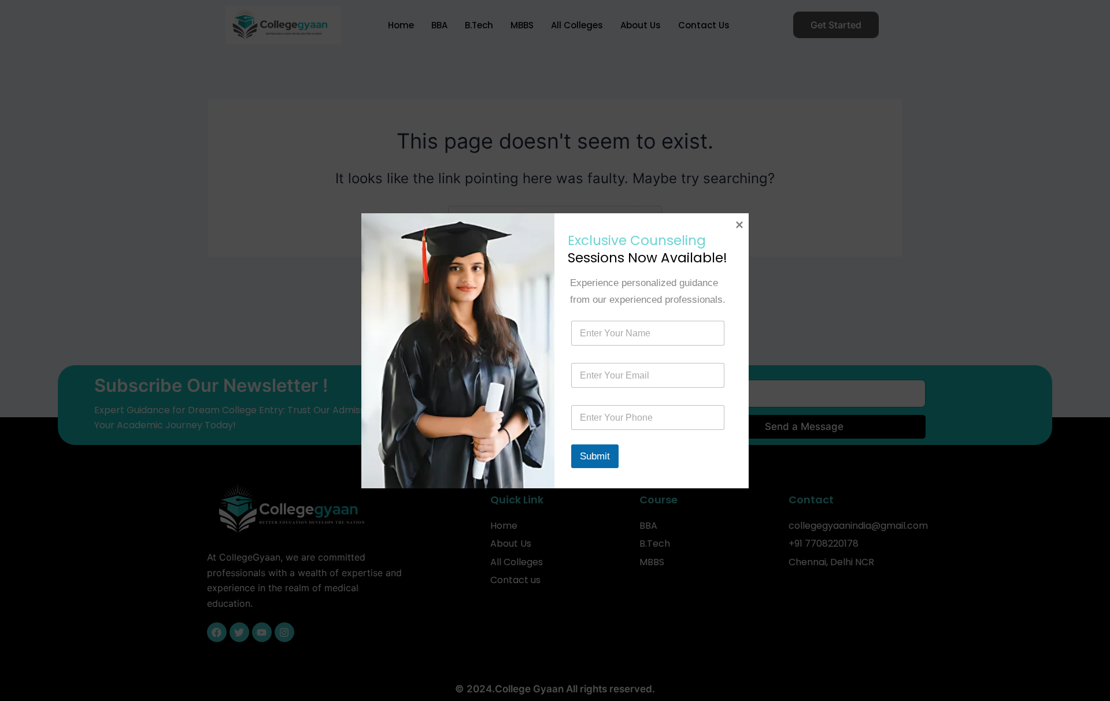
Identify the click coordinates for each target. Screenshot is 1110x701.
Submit (595, 456)
